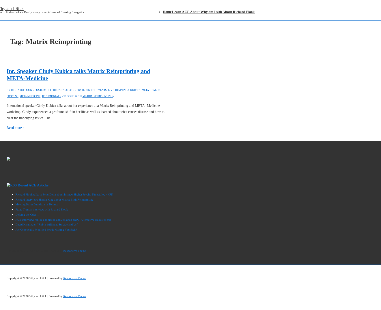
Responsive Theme (74, 250)
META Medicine (30, 96)
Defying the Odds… (27, 214)
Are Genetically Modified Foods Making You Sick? (46, 229)
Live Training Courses (124, 90)
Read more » (15, 128)
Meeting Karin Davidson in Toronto (36, 204)
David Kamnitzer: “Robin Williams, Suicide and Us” (46, 224)
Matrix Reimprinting (97, 96)
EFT (93, 90)
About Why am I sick (206, 12)
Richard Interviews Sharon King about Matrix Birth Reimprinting (54, 199)
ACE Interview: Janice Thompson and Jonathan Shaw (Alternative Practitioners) (63, 219)
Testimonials (51, 96)
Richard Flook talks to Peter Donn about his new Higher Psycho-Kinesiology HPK (64, 194)
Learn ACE (181, 12)
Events (102, 90)
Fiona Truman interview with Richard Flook (41, 209)
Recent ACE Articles (33, 185)
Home (167, 12)
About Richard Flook (238, 12)
